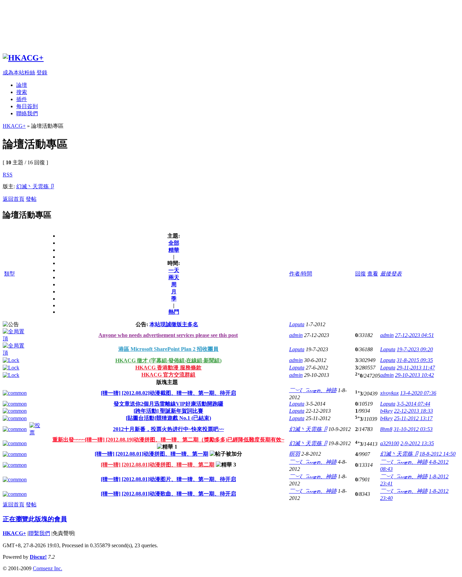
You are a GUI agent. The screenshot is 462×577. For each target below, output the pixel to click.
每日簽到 (27, 106)
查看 (372, 274)
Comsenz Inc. (47, 568)
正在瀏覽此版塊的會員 (35, 519)
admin (296, 335)
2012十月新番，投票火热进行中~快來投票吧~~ (168, 429)
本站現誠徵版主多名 (173, 324)
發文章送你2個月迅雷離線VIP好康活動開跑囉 (168, 404)
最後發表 (391, 274)
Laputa (296, 324)
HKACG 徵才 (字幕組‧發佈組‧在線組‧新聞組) (168, 360)
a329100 (389, 443)
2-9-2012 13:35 (417, 443)
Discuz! (38, 557)
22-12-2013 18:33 (413, 411)
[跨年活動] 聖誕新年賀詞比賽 (168, 411)
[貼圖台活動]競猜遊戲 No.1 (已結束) (168, 418)
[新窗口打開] (16, 338)
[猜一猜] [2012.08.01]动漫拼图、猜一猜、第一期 (151, 454)
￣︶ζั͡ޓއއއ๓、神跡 (313, 390)
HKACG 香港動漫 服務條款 (168, 367)
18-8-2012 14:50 (437, 454)
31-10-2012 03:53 (413, 429)
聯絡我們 (27, 113)
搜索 (21, 92)
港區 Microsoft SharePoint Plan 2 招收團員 (168, 349)
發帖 (31, 199)
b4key (386, 411)
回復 (360, 274)
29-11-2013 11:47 (416, 367)
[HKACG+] (23, 57)
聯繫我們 (39, 533)
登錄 (42, 72)
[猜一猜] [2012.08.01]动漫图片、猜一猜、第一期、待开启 (168, 479)
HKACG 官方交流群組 (168, 375)
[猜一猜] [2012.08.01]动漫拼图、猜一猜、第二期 (157, 464)
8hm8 (386, 429)
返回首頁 (13, 199)
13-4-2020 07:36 (418, 393)
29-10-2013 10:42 (414, 375)
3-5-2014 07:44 (413, 404)
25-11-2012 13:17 (413, 418)
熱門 (173, 312)
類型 (9, 274)
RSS (8, 174)
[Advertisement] (206, 25)
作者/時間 (300, 274)
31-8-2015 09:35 (415, 360)
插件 (21, 99)
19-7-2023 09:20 (415, 349)
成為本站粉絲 (19, 72)
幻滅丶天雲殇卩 (35, 186)
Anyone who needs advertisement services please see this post (168, 335)
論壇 (21, 85)
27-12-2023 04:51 (414, 335)
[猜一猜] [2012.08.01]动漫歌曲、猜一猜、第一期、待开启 (168, 494)
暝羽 (294, 454)
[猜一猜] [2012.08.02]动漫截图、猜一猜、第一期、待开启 (168, 393)
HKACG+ (14, 126)
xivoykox (389, 393)
